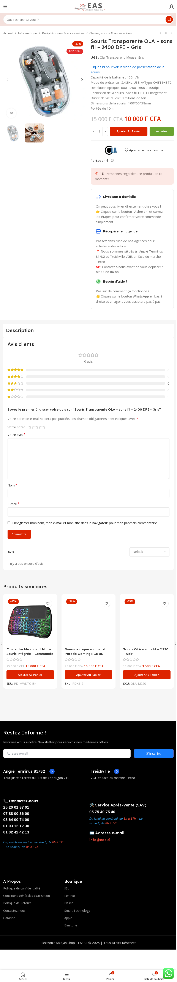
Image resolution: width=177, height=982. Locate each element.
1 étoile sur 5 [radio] (30, 427)
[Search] (169, 19)
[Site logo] (88, 6)
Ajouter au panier (129, 131)
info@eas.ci (99, 840)
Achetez (161, 131)
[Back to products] (166, 33)
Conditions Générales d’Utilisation (26, 896)
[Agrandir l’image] (11, 113)
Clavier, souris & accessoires (110, 33)
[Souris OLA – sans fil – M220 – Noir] (147, 621)
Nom (12, 485)
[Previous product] (160, 33)
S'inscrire (153, 753)
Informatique (27, 33)
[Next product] (171, 33)
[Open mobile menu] (5, 6)
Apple (68, 918)
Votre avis (16, 434)
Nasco (68, 903)
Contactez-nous (14, 910)
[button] (7, 79)
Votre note (16, 427)
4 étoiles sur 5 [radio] (40, 427)
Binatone (70, 925)
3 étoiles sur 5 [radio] (36, 427)
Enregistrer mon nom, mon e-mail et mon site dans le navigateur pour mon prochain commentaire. (85, 523)
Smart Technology (77, 910)
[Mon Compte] (171, 6)
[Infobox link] (29, 771)
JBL (66, 888)
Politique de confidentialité (21, 888)
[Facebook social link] (107, 160)
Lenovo (69, 896)
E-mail (13, 503)
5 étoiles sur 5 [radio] (43, 427)
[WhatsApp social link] (112, 160)
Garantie (9, 918)
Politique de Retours (17, 903)
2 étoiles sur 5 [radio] (33, 427)
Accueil (8, 33)
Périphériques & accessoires (63, 33)
